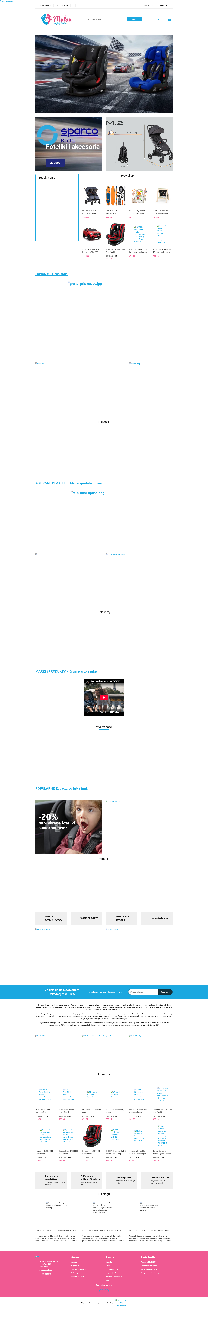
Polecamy (152, 32)
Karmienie (114, 32)
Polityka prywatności (79, 1273)
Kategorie (66, 32)
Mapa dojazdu (111, 1273)
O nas (108, 1266)
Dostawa (74, 1262)
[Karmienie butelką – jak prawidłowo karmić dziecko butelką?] (57, 1215)
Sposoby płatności (78, 1276)
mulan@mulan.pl (46, 1270)
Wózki (90, 32)
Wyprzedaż (42, 32)
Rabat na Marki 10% (148, 1262)
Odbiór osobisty (112, 1269)
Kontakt (109, 1262)
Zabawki (101, 32)
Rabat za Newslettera (149, 1266)
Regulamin (75, 1266)
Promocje (54, 32)
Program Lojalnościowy (150, 1273)
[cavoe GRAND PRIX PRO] (104, 317)
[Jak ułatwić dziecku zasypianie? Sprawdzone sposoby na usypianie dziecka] (151, 1215)
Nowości (127, 32)
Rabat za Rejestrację (149, 1269)
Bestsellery (139, 32)
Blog (107, 1280)
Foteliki (79, 32)
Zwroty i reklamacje (78, 1269)
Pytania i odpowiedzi (114, 1276)
